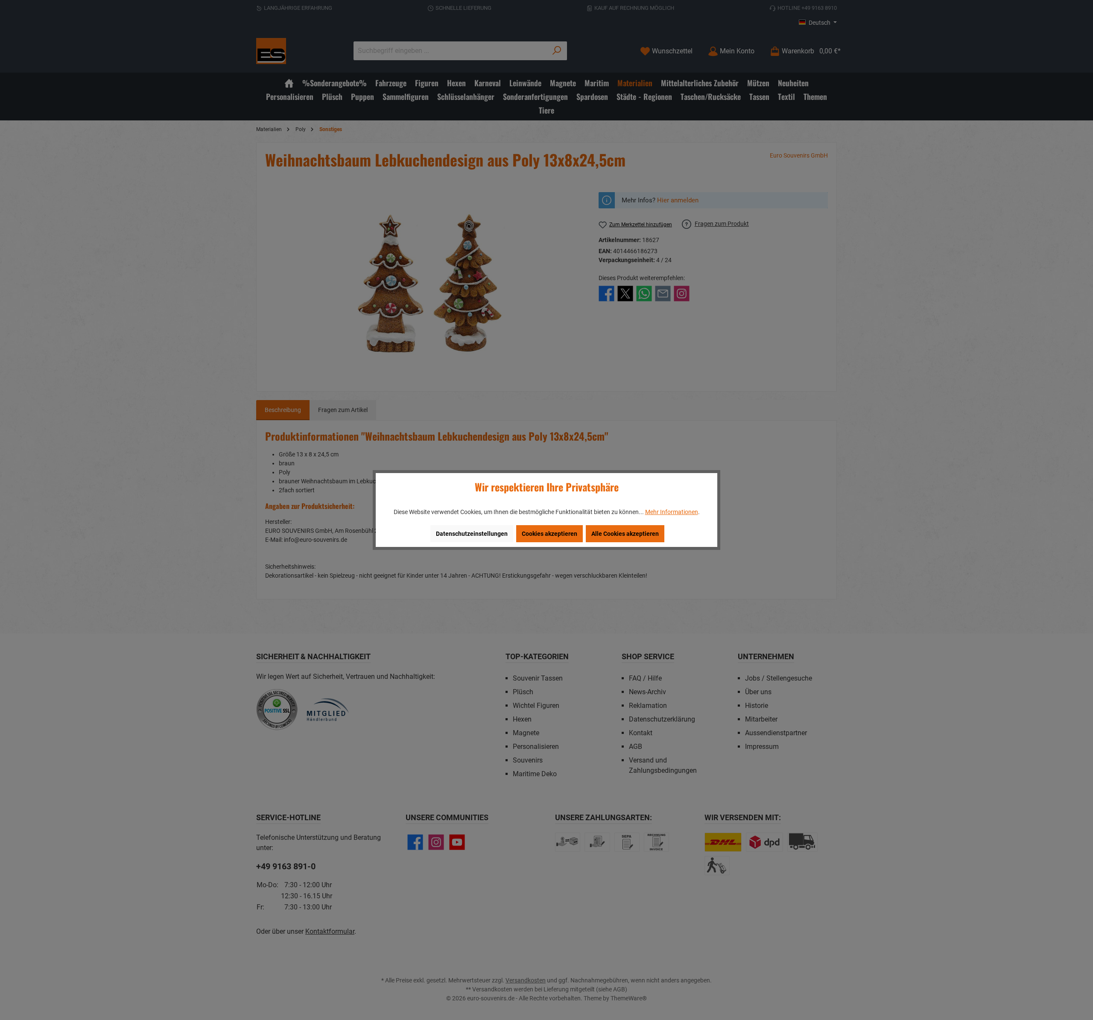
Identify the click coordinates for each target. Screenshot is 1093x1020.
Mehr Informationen (671, 512)
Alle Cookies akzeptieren (625, 533)
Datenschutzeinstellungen (472, 533)
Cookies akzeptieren (549, 533)
